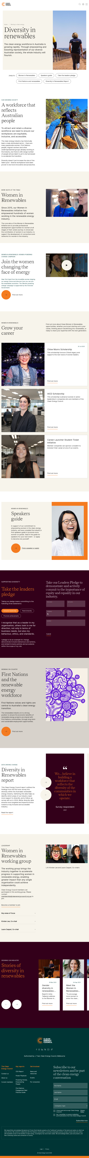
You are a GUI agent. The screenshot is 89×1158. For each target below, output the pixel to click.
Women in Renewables (26, 75)
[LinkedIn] (42, 1049)
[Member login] (83, 4)
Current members (7, 1082)
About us (4, 1078)
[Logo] (44, 1040)
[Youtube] (48, 1049)
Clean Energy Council (44, 1153)
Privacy (47, 1149)
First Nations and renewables (29, 81)
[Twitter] (45, 1049)
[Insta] (39, 1049)
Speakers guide (46, 75)
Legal (41, 1149)
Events (32, 1078)
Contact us (5, 1074)
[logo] (6, 4)
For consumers (35, 1082)
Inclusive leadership (10, 611)
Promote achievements (11, 616)
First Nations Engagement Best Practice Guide (21, 1090)
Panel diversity (27, 611)
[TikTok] (52, 1049)
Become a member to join (10, 905)
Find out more (52, 381)
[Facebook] (36, 1049)
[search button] (80, 4)
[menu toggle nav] (87, 4)
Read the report (7, 812)
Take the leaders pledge (66, 75)
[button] (45, 782)
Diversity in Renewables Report (57, 81)
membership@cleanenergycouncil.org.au (16, 896)
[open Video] (67, 265)
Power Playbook (21, 1076)
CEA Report (20, 1071)
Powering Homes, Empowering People (21, 1082)
